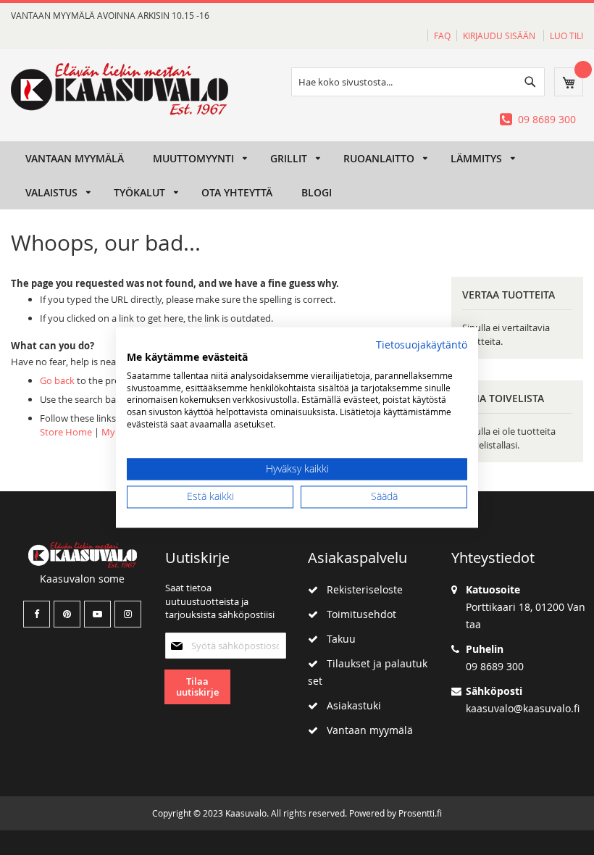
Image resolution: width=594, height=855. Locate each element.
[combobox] (418, 81)
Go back (57, 380)
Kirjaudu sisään (500, 35)
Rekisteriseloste (360, 589)
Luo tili (566, 35)
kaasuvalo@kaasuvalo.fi (523, 708)
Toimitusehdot (357, 614)
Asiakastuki (349, 705)
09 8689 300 (547, 119)
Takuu (337, 639)
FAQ (442, 35)
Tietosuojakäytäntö (421, 344)
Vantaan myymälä (365, 730)
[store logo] (119, 89)
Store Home (66, 431)
